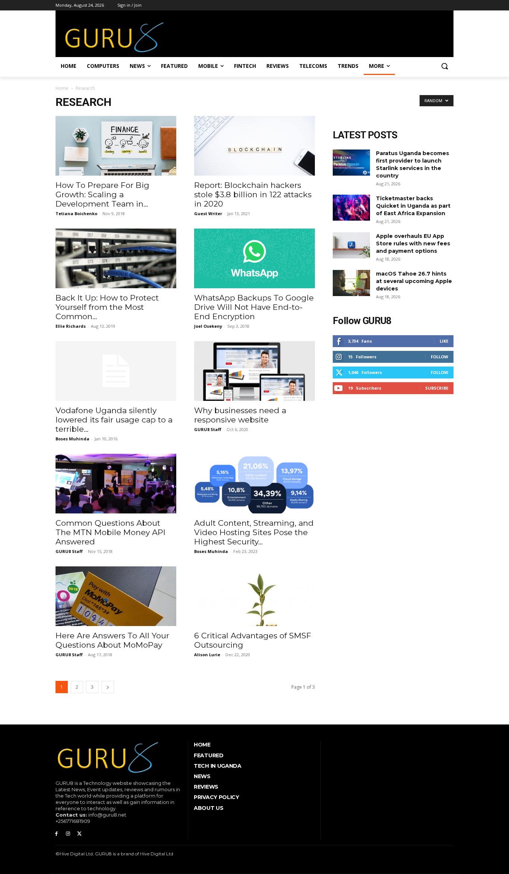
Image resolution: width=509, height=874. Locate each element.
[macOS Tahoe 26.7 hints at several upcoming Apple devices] (351, 283)
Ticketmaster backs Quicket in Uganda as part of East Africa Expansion (413, 206)
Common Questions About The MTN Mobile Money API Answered (110, 532)
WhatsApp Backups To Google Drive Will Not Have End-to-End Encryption (254, 307)
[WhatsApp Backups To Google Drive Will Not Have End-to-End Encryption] (254, 258)
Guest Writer (208, 213)
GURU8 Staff (207, 429)
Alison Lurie (207, 654)
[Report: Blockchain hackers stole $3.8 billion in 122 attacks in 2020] (254, 146)
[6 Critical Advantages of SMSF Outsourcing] (254, 596)
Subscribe (436, 388)
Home (62, 88)
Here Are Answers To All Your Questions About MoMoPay (112, 640)
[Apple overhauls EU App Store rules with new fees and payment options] (351, 245)
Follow (439, 356)
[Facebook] (56, 834)
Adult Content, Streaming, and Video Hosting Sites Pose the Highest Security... (254, 532)
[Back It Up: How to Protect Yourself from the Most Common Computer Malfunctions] (116, 258)
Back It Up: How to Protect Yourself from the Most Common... (107, 307)
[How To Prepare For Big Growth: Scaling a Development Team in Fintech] (116, 146)
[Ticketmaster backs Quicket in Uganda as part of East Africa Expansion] (351, 208)
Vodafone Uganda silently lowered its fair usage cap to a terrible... (114, 420)
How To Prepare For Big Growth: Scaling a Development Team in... (102, 194)
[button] (444, 66)
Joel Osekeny (208, 326)
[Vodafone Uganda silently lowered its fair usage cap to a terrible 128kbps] (116, 371)
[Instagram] (68, 834)
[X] (79, 834)
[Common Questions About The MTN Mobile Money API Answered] (116, 483)
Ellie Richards (71, 326)
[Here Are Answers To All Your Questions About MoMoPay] (116, 596)
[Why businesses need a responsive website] (254, 371)
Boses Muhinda (72, 438)
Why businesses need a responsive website (240, 415)
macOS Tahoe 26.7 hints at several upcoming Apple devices (414, 281)
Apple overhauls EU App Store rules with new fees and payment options (413, 243)
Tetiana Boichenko (76, 213)
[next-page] (107, 687)
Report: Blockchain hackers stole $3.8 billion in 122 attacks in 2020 (253, 194)
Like (444, 341)
